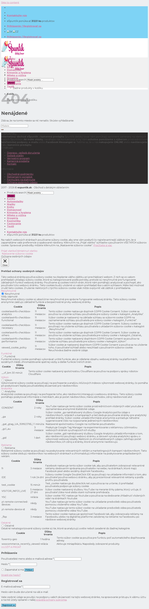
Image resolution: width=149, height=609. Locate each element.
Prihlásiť (28, 570)
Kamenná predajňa (18, 161)
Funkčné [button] (6, 353)
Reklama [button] (6, 445)
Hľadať (11, 196)
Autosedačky (15, 61)
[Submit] (2, 129)
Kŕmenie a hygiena (19, 72)
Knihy (10, 67)
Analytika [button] (6, 388)
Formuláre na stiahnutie (21, 179)
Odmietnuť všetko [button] (26, 251)
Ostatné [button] (6, 522)
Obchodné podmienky (20, 174)
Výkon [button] (5, 377)
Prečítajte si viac (102, 245)
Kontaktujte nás (17, 15)
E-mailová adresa (11, 586)
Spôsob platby (15, 155)
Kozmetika (14, 81)
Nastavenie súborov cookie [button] (17, 253)
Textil (10, 86)
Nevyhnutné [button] (8, 290)
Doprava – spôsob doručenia (23, 152)
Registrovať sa (8, 605)
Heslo (5, 564)
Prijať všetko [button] (8, 251)
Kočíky (11, 58)
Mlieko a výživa (16, 75)
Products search (16, 192)
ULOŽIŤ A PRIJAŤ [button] (11, 547)
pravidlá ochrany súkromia (51, 600)
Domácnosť (14, 70)
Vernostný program (18, 158)
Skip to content (10, 2)
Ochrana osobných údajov (22, 182)
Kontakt (11, 164)
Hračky (11, 64)
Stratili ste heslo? (11, 575)
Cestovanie (14, 83)
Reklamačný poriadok (19, 176)
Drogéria (12, 78)
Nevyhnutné (12, 293)
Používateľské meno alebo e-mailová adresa (27, 558)
